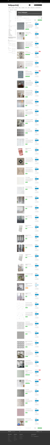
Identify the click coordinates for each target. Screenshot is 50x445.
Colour (13, 7)
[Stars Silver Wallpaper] (20, 132)
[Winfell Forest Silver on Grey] (20, 190)
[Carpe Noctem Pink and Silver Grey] (20, 64)
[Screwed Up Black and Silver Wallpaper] (20, 219)
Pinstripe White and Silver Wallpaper (28, 254)
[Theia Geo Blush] (20, 402)
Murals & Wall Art (9, 440)
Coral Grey (26, 138)
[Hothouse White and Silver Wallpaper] (20, 267)
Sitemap (14, 440)
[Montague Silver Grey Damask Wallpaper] (20, 287)
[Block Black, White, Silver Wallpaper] (20, 238)
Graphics (10, 50)
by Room (9, 438)
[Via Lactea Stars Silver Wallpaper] (20, 315)
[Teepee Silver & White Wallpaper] (20, 200)
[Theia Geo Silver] (20, 393)
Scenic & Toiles (10, 52)
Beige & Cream (10, 12)
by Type (8, 437)
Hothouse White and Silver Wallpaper (28, 264)
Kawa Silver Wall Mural (27, 360)
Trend (19, 7)
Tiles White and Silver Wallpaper (28, 206)
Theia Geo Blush (27, 399)
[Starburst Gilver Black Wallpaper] (20, 161)
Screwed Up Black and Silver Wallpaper (28, 216)
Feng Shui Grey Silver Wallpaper (28, 90)
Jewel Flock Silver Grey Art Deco (29, 167)
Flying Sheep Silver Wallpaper (28, 302)
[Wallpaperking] (13, 5)
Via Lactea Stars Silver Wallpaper (29, 312)
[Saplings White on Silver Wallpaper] (20, 45)
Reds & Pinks (10, 45)
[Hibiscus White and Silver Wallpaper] (20, 296)
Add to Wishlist (37, 27)
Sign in (41, 2)
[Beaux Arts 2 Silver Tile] (20, 335)
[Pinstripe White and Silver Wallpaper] (20, 258)
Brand (9, 7)
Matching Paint (38, 7)
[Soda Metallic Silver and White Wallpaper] (20, 113)
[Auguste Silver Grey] (20, 325)
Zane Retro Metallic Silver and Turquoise (28, 371)
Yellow (9, 28)
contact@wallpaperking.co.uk (36, 436)
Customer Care (15, 438)
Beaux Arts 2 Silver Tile (27, 331)
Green (9, 17)
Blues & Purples (9, 43)
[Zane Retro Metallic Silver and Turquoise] (20, 373)
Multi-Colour (10, 21)
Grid (40, 18)
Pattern (16, 7)
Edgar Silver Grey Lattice (28, 418)
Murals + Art (32, 7)
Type (26, 7)
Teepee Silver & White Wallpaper (28, 196)
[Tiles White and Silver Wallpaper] (20, 209)
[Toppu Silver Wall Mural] (20, 354)
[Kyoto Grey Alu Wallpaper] (20, 84)
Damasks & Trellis (14, 48)
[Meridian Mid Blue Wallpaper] (20, 74)
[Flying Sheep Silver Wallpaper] (20, 306)
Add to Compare (37, 28)
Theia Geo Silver (27, 389)
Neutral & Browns (13, 44)
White (9, 27)
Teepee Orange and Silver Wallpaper (28, 148)
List (41, 18)
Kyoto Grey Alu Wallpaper (28, 80)
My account (21, 434)
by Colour (9, 11)
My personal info (21, 438)
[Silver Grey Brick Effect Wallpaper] (20, 277)
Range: (8, 40)
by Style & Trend (10, 30)
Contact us (35, 2)
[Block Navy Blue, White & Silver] (20, 248)
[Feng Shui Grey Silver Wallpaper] (20, 94)
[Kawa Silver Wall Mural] (20, 364)
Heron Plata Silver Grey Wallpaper (29, 119)
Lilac (9, 19)
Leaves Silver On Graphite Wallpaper (28, 23)
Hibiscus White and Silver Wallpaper (28, 293)
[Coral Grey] (20, 142)
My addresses (21, 437)
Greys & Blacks (13, 43)
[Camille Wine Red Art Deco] (20, 412)
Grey (9, 18)
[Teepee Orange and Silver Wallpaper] (20, 152)
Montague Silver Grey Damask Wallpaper (28, 283)
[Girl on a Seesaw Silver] (20, 55)
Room (28, 7)
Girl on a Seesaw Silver (28, 52)
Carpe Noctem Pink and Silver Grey (29, 61)
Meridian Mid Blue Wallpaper (28, 71)
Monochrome (10, 20)
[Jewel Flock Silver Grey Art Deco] (20, 171)
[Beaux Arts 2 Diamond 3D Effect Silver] (20, 344)
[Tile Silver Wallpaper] (20, 180)
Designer (23, 7)
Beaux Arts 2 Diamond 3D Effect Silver (28, 341)
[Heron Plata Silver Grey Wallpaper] (20, 123)
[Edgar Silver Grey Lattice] (20, 422)
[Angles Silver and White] (20, 36)
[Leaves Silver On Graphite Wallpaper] (20, 26)
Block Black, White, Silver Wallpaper (28, 235)
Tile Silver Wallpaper (27, 177)
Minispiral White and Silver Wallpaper (28, 226)
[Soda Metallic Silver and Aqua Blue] (20, 103)
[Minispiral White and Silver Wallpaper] (20, 229)
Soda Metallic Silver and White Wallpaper (28, 110)
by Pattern (9, 29)
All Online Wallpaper (10, 441)
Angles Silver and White (28, 32)
